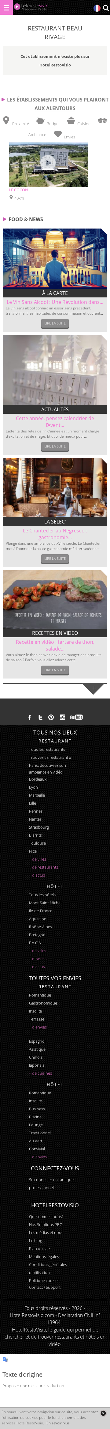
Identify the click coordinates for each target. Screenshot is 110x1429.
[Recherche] (105, 8)
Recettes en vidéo (55, 633)
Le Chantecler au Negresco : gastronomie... (55, 534)
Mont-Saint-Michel (45, 903)
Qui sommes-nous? (46, 1216)
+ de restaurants (43, 867)
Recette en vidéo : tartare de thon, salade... (55, 645)
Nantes (35, 819)
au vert (35, 1141)
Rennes (35, 811)
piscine (35, 1117)
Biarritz (35, 835)
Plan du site (39, 1248)
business (37, 1109)
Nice (33, 851)
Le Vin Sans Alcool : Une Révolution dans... (55, 302)
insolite (35, 1011)
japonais (36, 1065)
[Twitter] (40, 717)
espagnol (37, 1041)
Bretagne (37, 934)
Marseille (37, 795)
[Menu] (6, 7)
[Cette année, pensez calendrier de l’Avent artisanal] (55, 370)
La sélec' (55, 521)
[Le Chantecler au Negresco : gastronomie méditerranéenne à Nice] (55, 487)
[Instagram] (62, 718)
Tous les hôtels (42, 895)
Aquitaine (37, 918)
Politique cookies (44, 1280)
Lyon (33, 787)
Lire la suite (55, 323)
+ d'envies (38, 1027)
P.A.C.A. (35, 942)
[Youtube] (76, 717)
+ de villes (37, 859)
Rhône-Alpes (40, 926)
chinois (35, 1057)
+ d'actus (37, 875)
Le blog (35, 1240)
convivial (37, 1149)
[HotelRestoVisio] (30, 8)
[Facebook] (29, 717)
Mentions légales (44, 1256)
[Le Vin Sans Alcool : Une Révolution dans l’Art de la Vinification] (55, 259)
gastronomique (43, 1003)
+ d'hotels (37, 958)
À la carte (55, 293)
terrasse (36, 1019)
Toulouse (37, 843)
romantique (40, 995)
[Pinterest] (51, 717)
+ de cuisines (40, 1073)
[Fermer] (103, 1413)
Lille (32, 803)
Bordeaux (37, 779)
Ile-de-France (40, 911)
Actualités (55, 409)
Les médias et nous (46, 1232)
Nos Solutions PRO (46, 1224)
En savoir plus (58, 1423)
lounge (36, 1125)
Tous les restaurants (47, 749)
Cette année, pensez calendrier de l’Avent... (55, 421)
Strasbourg (39, 827)
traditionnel (40, 1133)
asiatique (37, 1049)
